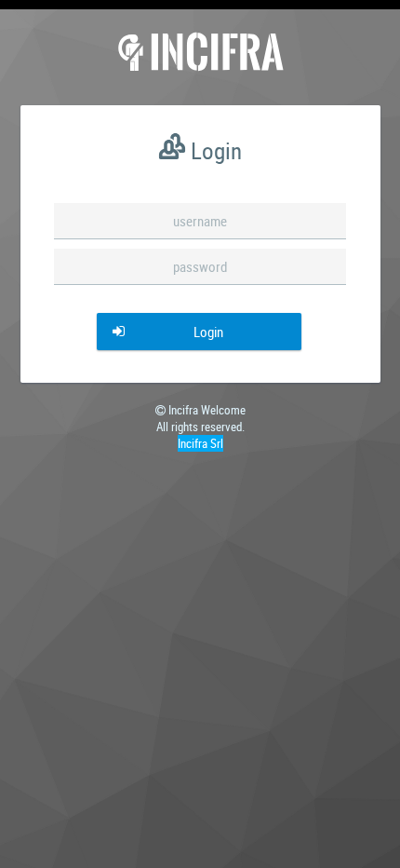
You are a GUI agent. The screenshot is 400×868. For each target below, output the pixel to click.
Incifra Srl (200, 443)
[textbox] (200, 221)
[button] (199, 331)
